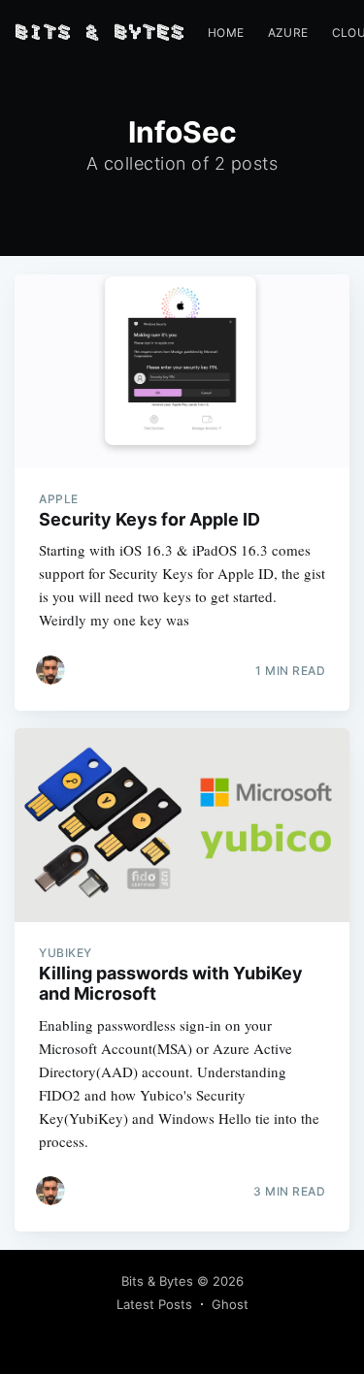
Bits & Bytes (157, 1281)
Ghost (230, 1304)
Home (226, 32)
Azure (288, 32)
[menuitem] (226, 32)
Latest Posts (154, 1304)
